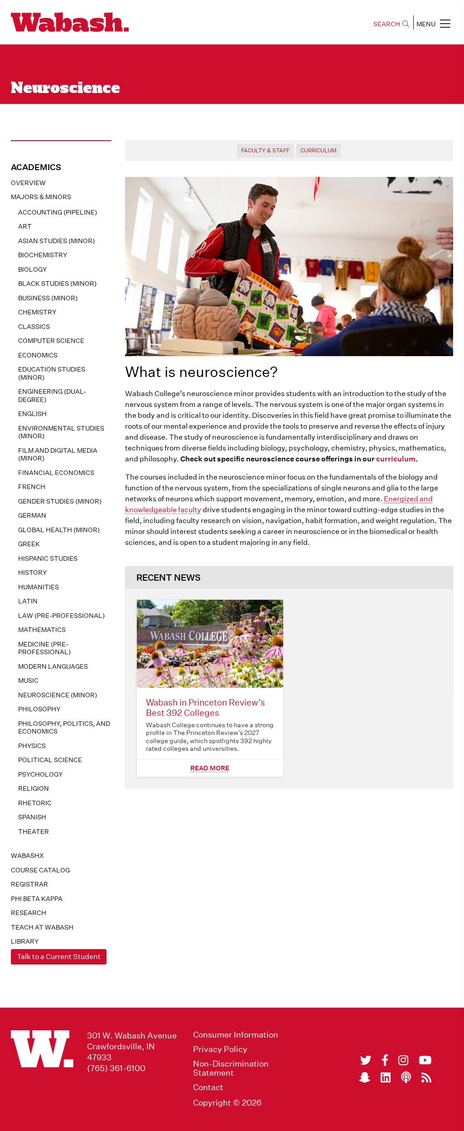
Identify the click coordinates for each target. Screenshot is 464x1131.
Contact (208, 1087)
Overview (28, 183)
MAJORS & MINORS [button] (41, 197)
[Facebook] (385, 1060)
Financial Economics (56, 473)
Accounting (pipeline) (57, 212)
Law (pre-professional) (61, 616)
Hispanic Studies (47, 558)
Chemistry (37, 312)
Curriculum (318, 150)
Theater (33, 831)
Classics (34, 327)
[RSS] (426, 1077)
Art (25, 226)
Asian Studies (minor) (56, 241)
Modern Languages (53, 666)
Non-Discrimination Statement (231, 1068)
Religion (33, 788)
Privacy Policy (220, 1049)
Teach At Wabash (42, 927)
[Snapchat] (364, 1077)
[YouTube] (425, 1060)
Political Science (50, 760)
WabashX (27, 856)
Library (25, 941)
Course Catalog (40, 870)
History (32, 572)
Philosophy (39, 709)
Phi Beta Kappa (37, 899)
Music (28, 680)
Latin (28, 601)
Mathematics (42, 630)
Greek (29, 544)
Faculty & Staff (265, 150)
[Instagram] (403, 1060)
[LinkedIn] (386, 1077)
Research (28, 913)
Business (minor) (47, 298)
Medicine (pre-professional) (44, 648)
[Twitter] (366, 1060)
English (32, 414)
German (32, 515)
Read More (209, 768)
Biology (32, 269)
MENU (425, 24)
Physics (32, 746)
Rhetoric (35, 803)
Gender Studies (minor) (60, 501)
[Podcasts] (406, 1077)
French (31, 487)
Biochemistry (42, 255)
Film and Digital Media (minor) (57, 454)
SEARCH (386, 24)
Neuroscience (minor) (57, 695)
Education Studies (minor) (51, 373)
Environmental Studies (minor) (61, 432)
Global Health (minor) (59, 530)
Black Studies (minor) (57, 283)
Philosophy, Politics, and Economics (64, 728)
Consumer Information (235, 1034)
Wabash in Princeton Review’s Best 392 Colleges (205, 707)
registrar (29, 884)
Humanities (38, 587)
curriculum (396, 459)
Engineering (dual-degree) (52, 395)
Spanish (32, 817)
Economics (38, 355)
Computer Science (51, 341)
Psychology (40, 774)
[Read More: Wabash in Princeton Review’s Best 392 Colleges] (210, 644)
